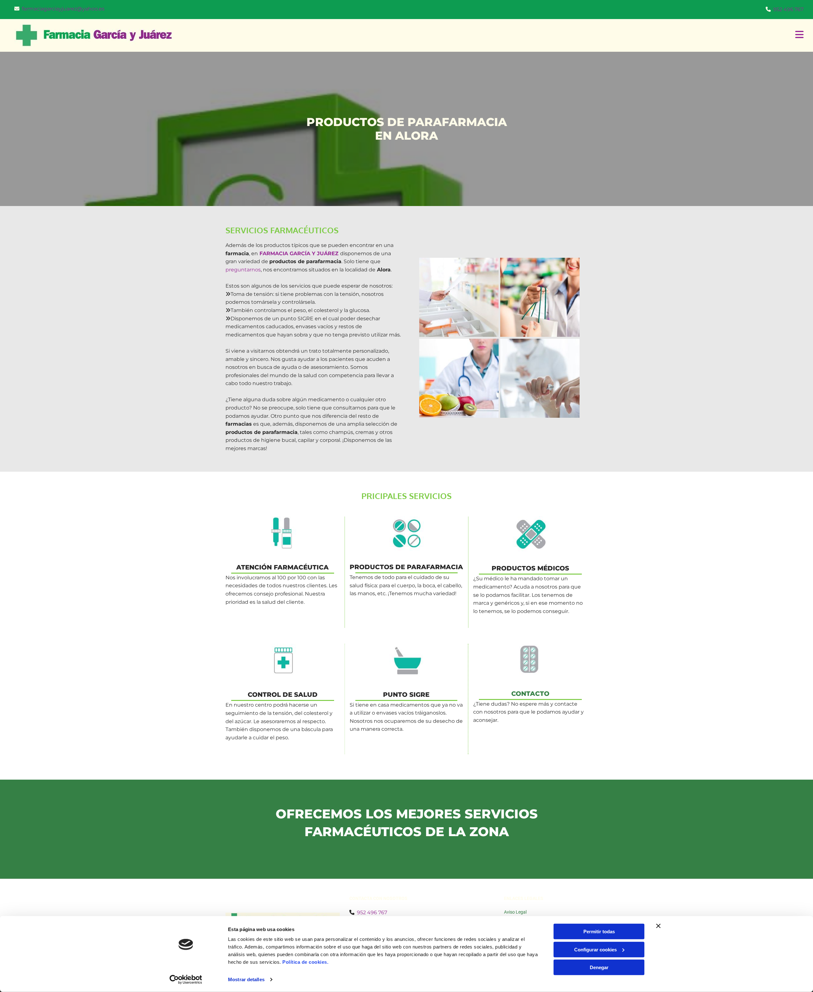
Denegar (599, 967)
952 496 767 (788, 9)
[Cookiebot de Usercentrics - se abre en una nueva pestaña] (186, 979)
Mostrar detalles (246, 979)
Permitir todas (599, 931)
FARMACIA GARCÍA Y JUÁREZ (299, 253)
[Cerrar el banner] (658, 926)
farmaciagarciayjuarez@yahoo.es (63, 9)
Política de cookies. (305, 962)
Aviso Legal (515, 912)
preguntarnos (243, 270)
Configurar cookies (595, 949)
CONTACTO (530, 693)
